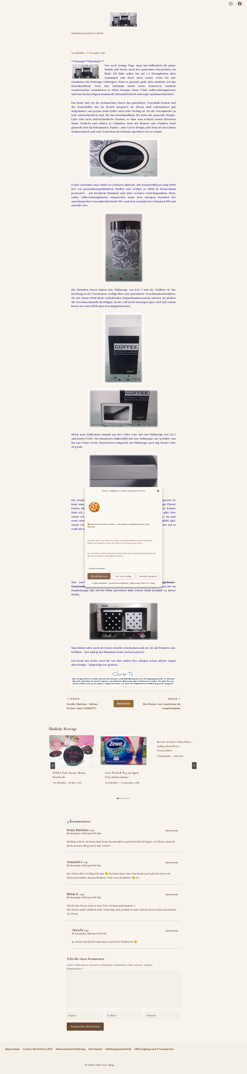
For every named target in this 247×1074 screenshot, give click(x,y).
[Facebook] (240, 4)
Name (72, 1015)
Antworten (171, 830)
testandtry (74, 862)
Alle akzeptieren (99, 576)
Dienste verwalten (97, 568)
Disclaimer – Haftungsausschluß (109, 1049)
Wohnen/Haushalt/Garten (87, 33)
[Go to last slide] (52, 765)
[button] (158, 490)
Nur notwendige (123, 576)
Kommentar (75, 968)
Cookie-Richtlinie (99, 583)
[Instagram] (230, 4)
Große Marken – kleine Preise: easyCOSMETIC (82, 704)
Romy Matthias (78, 830)
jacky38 (165, 756)
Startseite (123, 703)
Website (151, 1015)
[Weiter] (194, 765)
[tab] (117, 798)
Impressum (12, 1049)
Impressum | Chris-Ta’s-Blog (142, 583)
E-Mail (112, 1015)
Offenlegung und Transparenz (154, 1049)
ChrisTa (79, 53)
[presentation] (71, 750)
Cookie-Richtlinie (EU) (37, 1049)
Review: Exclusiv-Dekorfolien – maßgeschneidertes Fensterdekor (175, 746)
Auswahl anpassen (148, 576)
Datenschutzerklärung (119, 583)
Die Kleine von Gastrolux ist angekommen (161, 704)
